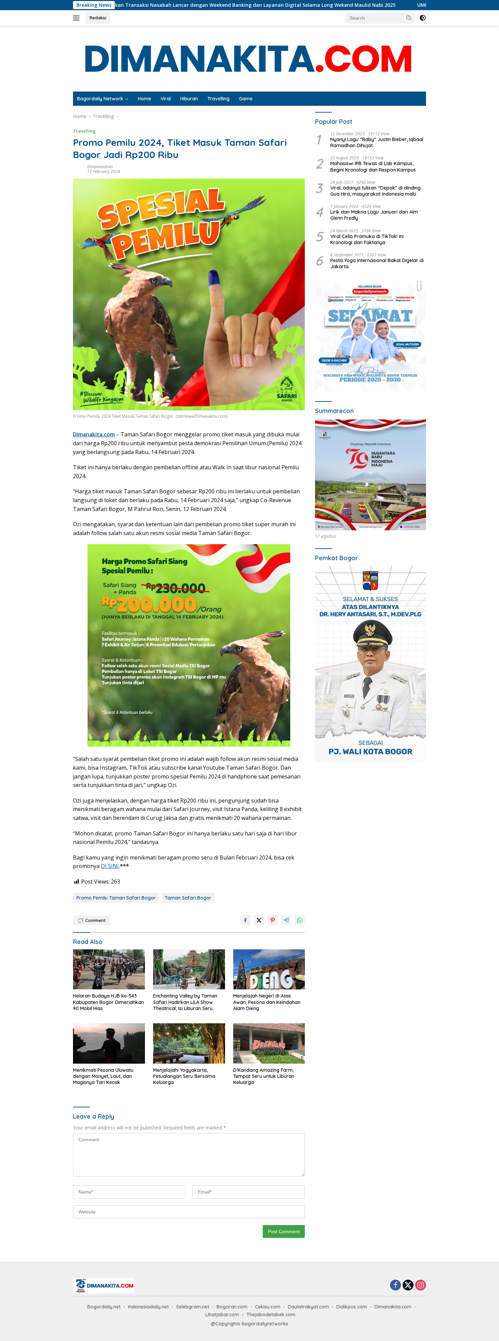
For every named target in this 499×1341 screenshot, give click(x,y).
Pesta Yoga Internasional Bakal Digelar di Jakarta (377, 264)
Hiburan (189, 99)
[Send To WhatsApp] (300, 920)
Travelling (218, 99)
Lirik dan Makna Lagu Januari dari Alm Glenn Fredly (374, 215)
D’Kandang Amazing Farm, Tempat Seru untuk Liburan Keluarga (263, 1076)
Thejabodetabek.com (270, 1315)
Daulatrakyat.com (308, 1307)
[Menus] (77, 18)
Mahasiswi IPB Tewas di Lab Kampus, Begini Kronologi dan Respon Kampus (373, 167)
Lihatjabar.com (222, 1315)
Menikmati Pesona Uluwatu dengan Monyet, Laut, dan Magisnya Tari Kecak (103, 1076)
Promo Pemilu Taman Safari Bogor (116, 898)
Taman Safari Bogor (188, 898)
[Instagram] (420, 1285)
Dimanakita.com (94, 434)
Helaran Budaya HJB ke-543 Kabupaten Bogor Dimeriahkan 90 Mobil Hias (108, 1002)
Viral (166, 99)
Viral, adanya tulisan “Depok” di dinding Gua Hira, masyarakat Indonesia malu (375, 191)
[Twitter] (408, 1285)
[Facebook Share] (245, 920)
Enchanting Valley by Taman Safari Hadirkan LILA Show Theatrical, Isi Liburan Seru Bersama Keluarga (185, 1002)
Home (144, 99)
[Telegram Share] (286, 920)
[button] (409, 17)
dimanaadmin (100, 167)
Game (246, 99)
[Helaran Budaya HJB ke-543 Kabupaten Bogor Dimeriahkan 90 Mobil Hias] (109, 969)
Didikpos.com (351, 1307)
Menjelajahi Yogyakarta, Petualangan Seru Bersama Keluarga (184, 1076)
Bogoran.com (232, 1307)
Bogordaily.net (104, 1307)
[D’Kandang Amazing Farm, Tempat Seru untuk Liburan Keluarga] (269, 1043)
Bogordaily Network (100, 99)
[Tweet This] (259, 920)
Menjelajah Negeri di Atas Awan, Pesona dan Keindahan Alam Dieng (266, 1002)
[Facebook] (395, 1285)
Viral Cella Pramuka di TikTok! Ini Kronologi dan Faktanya (367, 239)
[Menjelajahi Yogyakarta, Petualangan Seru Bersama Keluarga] (189, 1043)
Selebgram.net (192, 1307)
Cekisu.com (267, 1307)
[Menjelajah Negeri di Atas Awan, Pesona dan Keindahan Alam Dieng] (269, 969)
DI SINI (110, 866)
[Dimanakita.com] (249, 58)
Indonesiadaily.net (148, 1307)
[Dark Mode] (422, 18)
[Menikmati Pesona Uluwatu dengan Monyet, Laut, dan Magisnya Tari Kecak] (109, 1043)
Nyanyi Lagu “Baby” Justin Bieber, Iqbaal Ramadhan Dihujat (376, 143)
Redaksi (98, 17)
